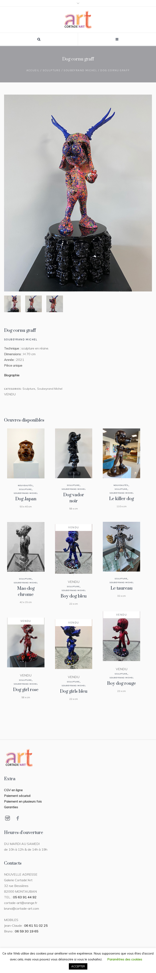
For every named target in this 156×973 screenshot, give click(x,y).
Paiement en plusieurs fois (23, 801)
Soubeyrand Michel (80, 70)
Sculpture (52, 70)
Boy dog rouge (121, 683)
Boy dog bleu (74, 596)
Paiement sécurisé (17, 796)
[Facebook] (17, 818)
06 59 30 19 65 (26, 931)
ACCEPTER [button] (78, 966)
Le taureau (121, 588)
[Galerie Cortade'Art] (78, 20)
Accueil (32, 70)
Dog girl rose (25, 690)
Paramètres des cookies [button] (124, 959)
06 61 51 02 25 (36, 925)
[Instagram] (7, 818)
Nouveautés (25, 485)
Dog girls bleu (73, 691)
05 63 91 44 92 (25, 897)
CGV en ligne (13, 790)
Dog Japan (25, 499)
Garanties (11, 807)
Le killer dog (121, 499)
